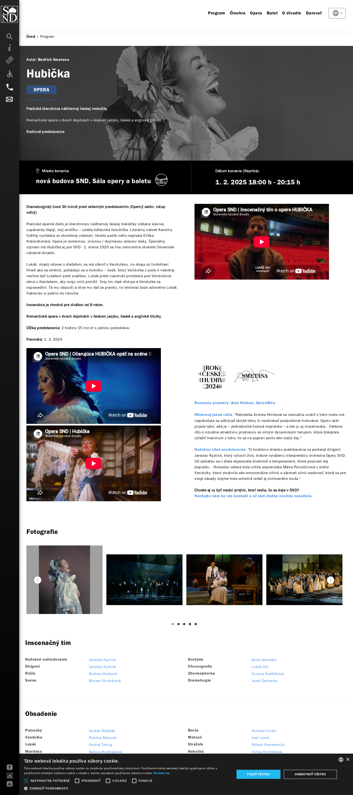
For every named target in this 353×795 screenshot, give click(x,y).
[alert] (176, 774)
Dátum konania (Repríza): (237, 170)
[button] (126, 788)
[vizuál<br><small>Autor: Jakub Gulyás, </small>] (64, 579)
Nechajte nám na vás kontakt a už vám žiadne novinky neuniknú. (253, 496)
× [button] (347, 759)
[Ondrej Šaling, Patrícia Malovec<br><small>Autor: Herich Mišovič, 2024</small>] (224, 579)
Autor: (31, 59)
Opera (256, 13)
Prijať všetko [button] (258, 774)
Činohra (238, 13)
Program (216, 13)
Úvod (30, 36)
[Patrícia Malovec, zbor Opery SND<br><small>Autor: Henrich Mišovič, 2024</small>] (304, 579)
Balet (272, 13)
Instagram (10, 776)
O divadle (291, 13)
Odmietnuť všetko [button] (310, 774)
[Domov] (19, 14)
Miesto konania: (56, 170)
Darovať (314, 13)
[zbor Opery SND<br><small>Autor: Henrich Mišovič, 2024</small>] (144, 579)
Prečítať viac (162, 773)
